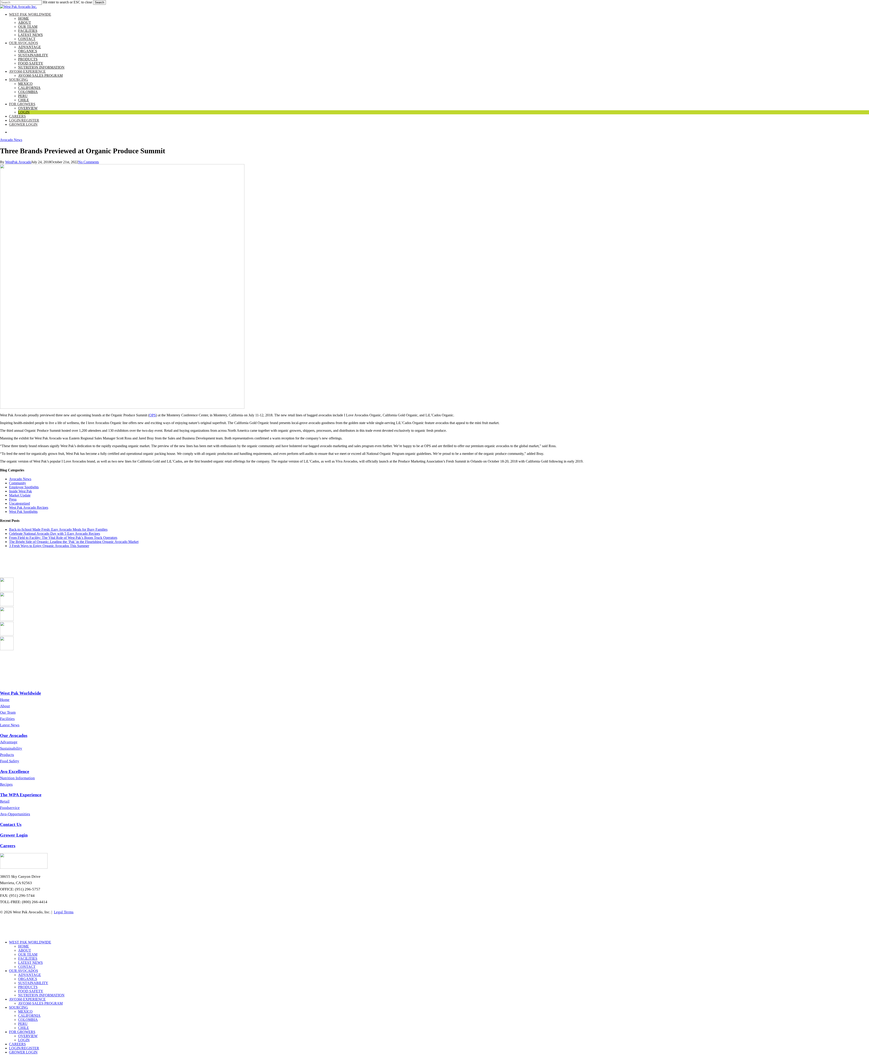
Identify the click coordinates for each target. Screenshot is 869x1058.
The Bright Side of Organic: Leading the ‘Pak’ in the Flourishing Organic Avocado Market (73, 542)
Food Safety (9, 761)
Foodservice (10, 808)
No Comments (88, 162)
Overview (28, 1036)
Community (17, 483)
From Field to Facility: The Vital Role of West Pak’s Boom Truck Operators (63, 538)
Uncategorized (19, 503)
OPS (152, 415)
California (29, 1015)
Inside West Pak (20, 491)
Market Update (20, 495)
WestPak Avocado (18, 162)
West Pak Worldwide (30, 942)
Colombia (28, 1020)
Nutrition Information (17, 778)
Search (99, 2)
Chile (23, 1028)
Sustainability (11, 748)
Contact (27, 967)
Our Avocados (23, 971)
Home (5, 700)
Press (13, 499)
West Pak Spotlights (23, 511)
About (5, 706)
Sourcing (18, 1007)
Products (7, 755)
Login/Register (24, 1048)
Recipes (6, 784)
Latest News (9, 725)
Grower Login (23, 1052)
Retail (5, 801)
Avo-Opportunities (15, 814)
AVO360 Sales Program (40, 1003)
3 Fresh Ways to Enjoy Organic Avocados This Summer (49, 546)
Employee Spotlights (24, 487)
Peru (23, 1024)
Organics (27, 979)
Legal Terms (64, 912)
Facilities (7, 719)
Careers (17, 1044)
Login (24, 1040)
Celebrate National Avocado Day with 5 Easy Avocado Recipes (54, 533)
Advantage (8, 742)
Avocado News (11, 140)
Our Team (8, 712)
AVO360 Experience (27, 999)
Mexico (25, 1011)
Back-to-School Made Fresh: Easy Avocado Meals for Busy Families (58, 529)
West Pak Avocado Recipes (28, 507)
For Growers (22, 1032)
